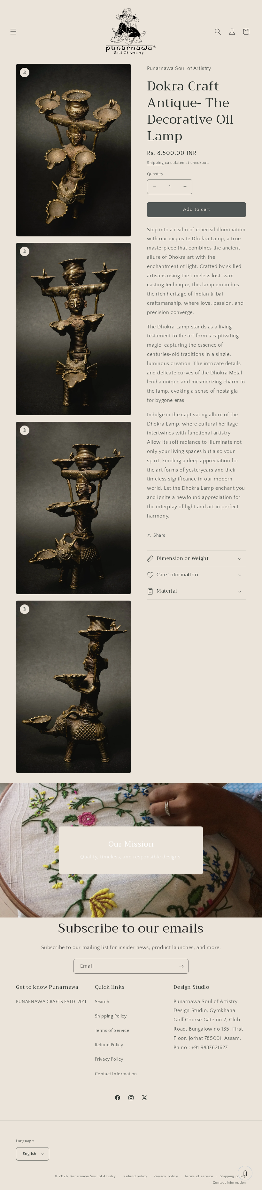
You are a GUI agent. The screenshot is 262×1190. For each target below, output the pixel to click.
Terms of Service (112, 1030)
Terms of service (199, 1176)
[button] (13, 32)
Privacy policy (166, 1176)
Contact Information (116, 1074)
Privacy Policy (109, 1059)
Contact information (229, 1183)
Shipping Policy (111, 1016)
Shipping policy (233, 1176)
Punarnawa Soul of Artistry (93, 1176)
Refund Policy (109, 1045)
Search (102, 1001)
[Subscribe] (181, 966)
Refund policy (135, 1176)
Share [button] (159, 535)
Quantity (155, 174)
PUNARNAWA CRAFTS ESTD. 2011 (51, 1001)
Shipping (155, 163)
